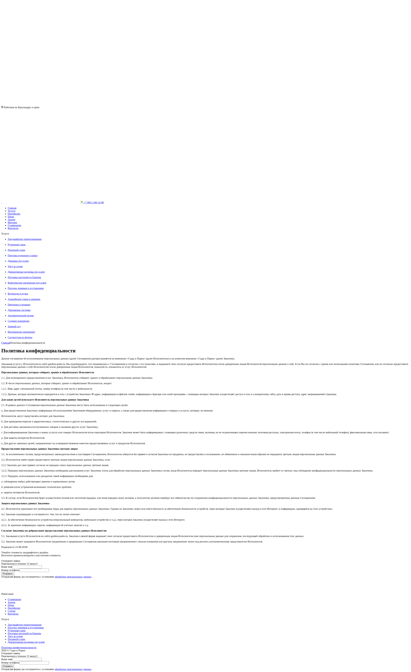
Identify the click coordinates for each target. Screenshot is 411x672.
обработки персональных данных (73, 576)
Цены (11, 216)
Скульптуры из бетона (20, 337)
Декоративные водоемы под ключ (26, 272)
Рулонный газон (17, 244)
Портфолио (14, 213)
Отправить (8, 573)
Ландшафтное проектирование (25, 239)
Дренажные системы (19, 310)
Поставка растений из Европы (24, 277)
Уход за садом (15, 266)
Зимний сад (14, 326)
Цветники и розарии (19, 304)
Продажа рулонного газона (22, 255)
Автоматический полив (21, 315)
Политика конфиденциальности (18, 647)
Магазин (12, 222)
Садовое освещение (18, 321)
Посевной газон (16, 250)
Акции (11, 219)
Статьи (11, 611)
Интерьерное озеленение (21, 332)
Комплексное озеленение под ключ (27, 282)
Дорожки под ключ (18, 261)
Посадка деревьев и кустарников (26, 288)
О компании (14, 225)
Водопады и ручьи (18, 293)
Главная (12, 208)
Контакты (13, 228)
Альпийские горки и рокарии (24, 299)
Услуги (11, 210)
